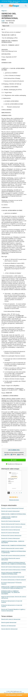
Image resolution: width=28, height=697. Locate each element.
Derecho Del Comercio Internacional (10, 521)
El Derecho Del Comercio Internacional (11, 535)
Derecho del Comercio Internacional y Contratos (13, 567)
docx (18, 454)
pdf (11, 454)
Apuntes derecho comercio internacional (11, 527)
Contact (16, 2)
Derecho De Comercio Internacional (10, 538)
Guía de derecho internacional (9, 629)
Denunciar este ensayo (14, 499)
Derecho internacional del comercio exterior (12, 548)
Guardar (14, 460)
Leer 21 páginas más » (14, 449)
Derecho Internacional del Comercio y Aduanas (13, 524)
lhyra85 (3, 20)
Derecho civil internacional (8, 625)
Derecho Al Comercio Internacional (10, 532)
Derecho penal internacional (8, 622)
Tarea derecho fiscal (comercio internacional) (12, 577)
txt (5, 454)
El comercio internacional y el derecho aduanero (13, 579)
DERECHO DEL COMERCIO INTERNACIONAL (13, 514)
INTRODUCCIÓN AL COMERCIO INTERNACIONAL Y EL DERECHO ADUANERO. (10, 592)
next (21, 492)
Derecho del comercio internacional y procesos (13, 555)
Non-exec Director (16, 1)
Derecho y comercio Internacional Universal (12, 508)
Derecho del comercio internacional (10, 511)
